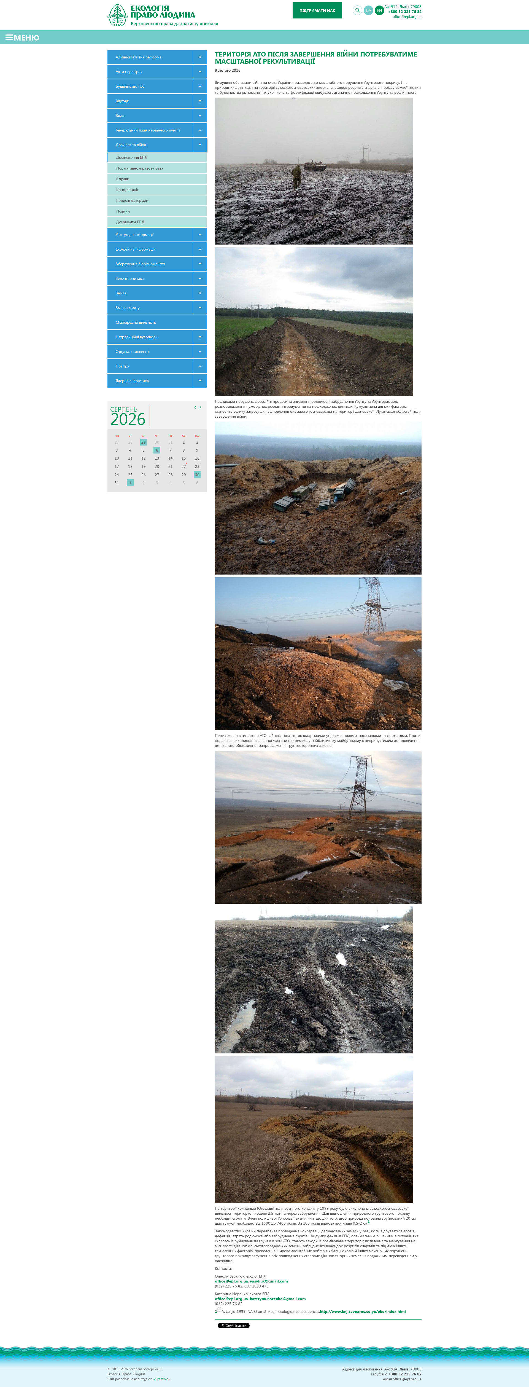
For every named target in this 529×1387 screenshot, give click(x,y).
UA (368, 10)
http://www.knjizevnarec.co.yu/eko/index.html (363, 1311)
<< (195, 407)
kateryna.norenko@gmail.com (278, 1298)
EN (379, 10)
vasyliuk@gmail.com (269, 1281)
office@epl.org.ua (231, 1281)
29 (143, 442)
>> (200, 407)
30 (197, 474)
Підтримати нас (317, 10)
